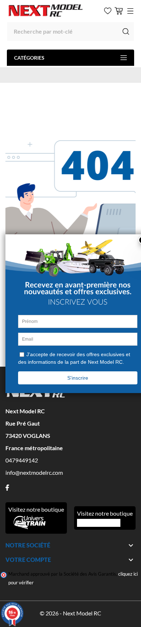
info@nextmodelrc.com (34, 472)
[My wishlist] (107, 11)
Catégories (29, 58)
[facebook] (7, 488)
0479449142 (21, 460)
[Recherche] (126, 31)
